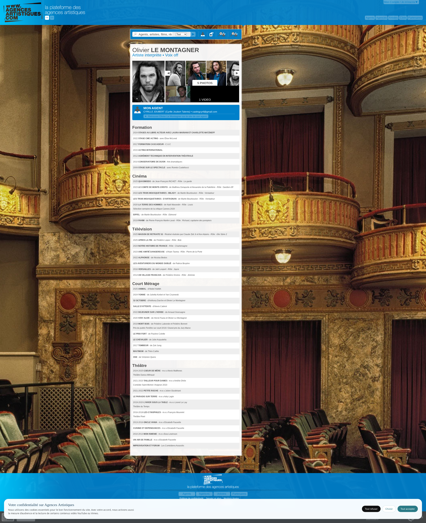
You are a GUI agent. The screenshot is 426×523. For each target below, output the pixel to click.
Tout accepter (408, 509)
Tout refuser (371, 509)
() (178, 111)
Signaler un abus (214, 498)
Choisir (389, 509)
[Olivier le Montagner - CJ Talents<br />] (148, 102)
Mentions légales (232, 498)
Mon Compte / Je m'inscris (399, 2)
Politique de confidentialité (192, 498)
